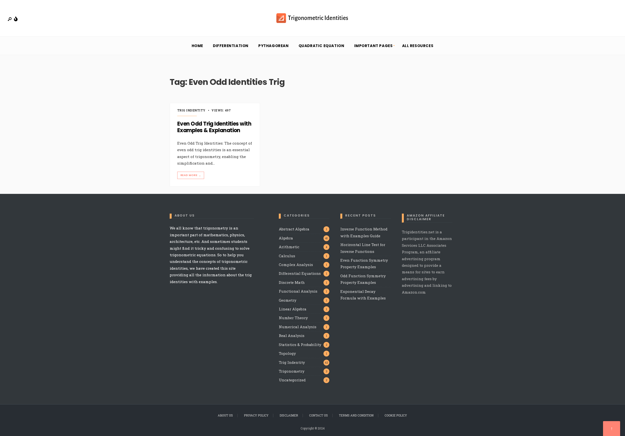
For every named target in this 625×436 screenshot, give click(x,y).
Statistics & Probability (300, 344)
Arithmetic (289, 246)
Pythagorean (273, 45)
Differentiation (231, 45)
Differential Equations (300, 273)
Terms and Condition (356, 415)
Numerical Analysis (297, 326)
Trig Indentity (191, 110)
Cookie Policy (396, 415)
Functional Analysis (298, 291)
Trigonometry (291, 371)
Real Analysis (291, 335)
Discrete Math (292, 282)
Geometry (287, 300)
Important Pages (373, 45)
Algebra (286, 238)
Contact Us (318, 415)
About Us (225, 415)
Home (197, 45)
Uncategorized (292, 379)
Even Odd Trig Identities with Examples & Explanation (214, 127)
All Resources (418, 45)
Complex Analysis (296, 264)
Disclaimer (289, 415)
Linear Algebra (292, 309)
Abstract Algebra (294, 229)
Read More (190, 175)
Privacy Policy (256, 415)
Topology (287, 353)
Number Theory (293, 317)
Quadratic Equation (321, 45)
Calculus (287, 255)
